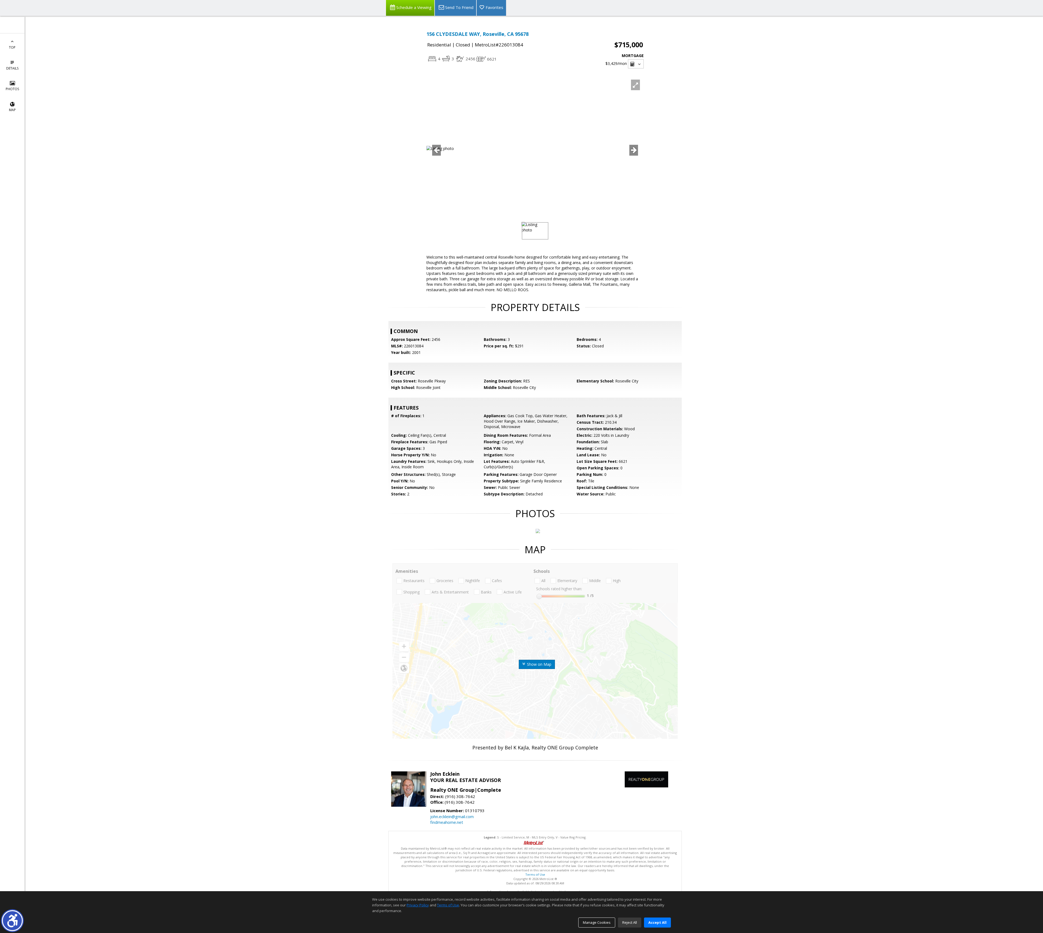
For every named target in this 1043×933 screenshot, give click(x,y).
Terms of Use (535, 874)
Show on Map (538, 664)
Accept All (657, 922)
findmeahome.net (446, 822)
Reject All (629, 922)
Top (12, 47)
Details (12, 68)
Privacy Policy (418, 905)
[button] (12, 920)
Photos (12, 89)
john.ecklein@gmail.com (452, 816)
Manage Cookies (597, 922)
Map (12, 110)
